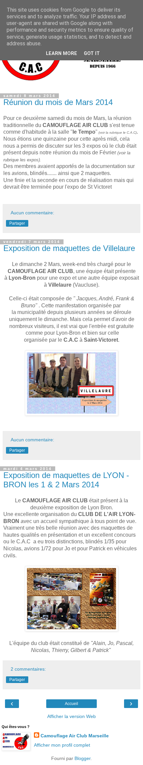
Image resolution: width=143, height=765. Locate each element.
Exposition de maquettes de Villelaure (69, 248)
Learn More (61, 53)
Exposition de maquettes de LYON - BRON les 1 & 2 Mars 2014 (66, 480)
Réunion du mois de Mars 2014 (58, 102)
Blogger (82, 758)
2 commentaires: (28, 669)
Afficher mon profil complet (62, 745)
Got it (92, 53)
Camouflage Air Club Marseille (75, 735)
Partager (17, 223)
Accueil (71, 703)
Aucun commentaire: (32, 212)
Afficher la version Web (71, 716)
